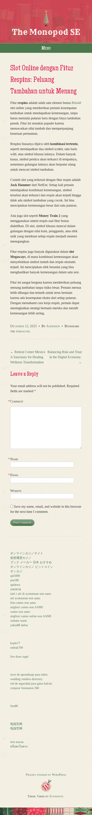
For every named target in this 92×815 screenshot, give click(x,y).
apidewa (15, 584)
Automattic (56, 796)
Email (14, 475)
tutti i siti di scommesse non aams (30, 593)
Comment (16, 401)
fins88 (14, 706)
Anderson (53, 326)
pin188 (14, 580)
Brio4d (76, 103)
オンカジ (16, 571)
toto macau (17, 742)
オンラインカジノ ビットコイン (31, 566)
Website (16, 491)
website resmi (18, 620)
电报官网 (16, 724)
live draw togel (19, 656)
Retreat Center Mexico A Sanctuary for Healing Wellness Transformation (27, 357)
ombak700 (16, 647)
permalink (23, 331)
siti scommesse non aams (25, 598)
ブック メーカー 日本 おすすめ (31, 562)
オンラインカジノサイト (26, 553)
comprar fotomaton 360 (24, 688)
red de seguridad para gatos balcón (31, 683)
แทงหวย (15, 589)
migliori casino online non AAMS (30, 616)
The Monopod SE (46, 32)
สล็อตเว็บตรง (19, 746)
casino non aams (20, 611)
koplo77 (15, 643)
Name (14, 459)
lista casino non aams (23, 602)
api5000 (15, 575)
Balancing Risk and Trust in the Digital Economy (64, 357)
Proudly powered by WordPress (46, 774)
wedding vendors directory (26, 679)
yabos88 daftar (19, 625)
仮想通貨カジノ (20, 557)
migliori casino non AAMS (26, 607)
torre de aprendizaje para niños (28, 674)
